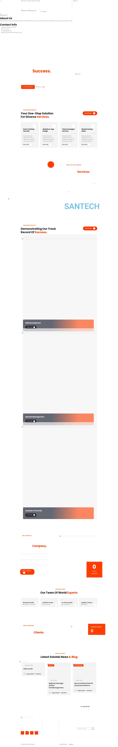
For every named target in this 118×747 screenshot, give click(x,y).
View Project (88, 228)
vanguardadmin (30, 674)
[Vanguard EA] (25, 10)
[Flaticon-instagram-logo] (31, 733)
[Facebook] (96, 2)
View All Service (26, 570)
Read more (26, 144)
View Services (88, 113)
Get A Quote (43, 11)
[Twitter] (96, 4)
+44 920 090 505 (84, 706)
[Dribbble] (96, 8)
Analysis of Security (33, 510)
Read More (30, 327)
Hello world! (28, 669)
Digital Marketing (78, 665)
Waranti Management (34, 417)
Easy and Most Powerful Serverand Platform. (83, 684)
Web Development (33, 323)
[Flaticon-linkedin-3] (27, 733)
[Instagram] (96, 6)
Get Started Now (28, 87)
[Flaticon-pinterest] (36, 733)
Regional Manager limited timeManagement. (56, 685)
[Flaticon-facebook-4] (22, 733)
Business (51, 665)
